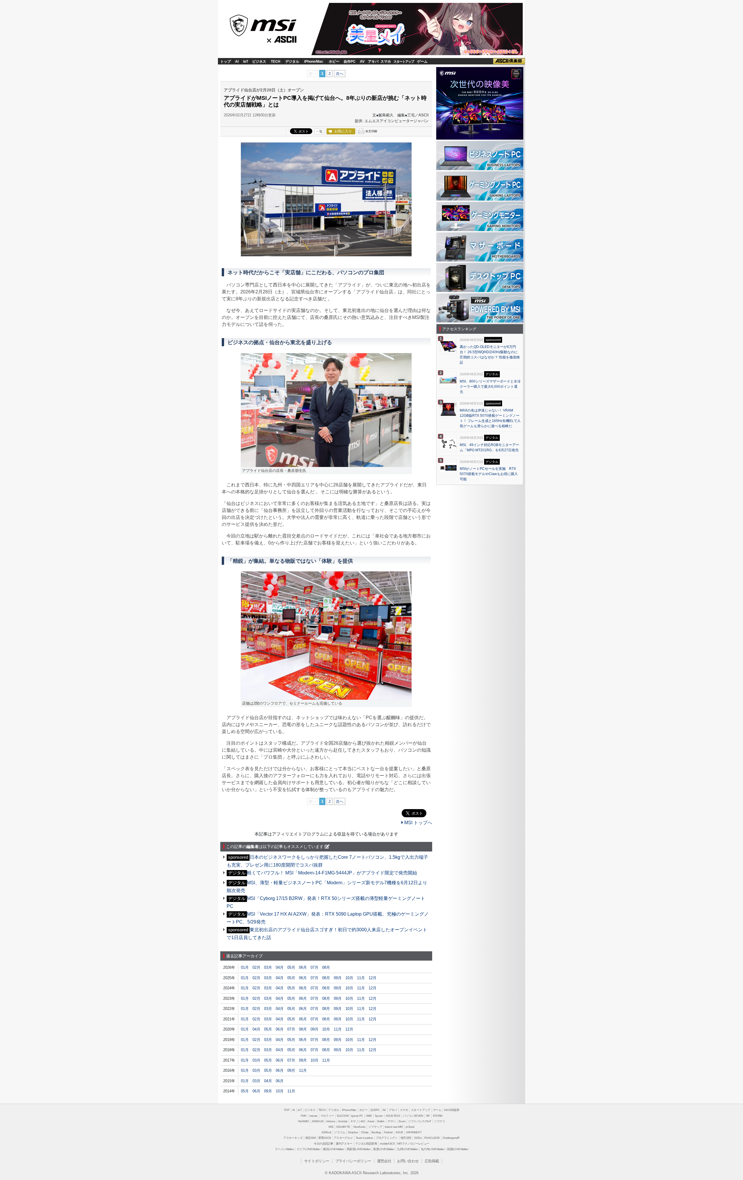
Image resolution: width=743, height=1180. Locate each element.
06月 (303, 967)
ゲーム (422, 61)
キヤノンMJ (357, 1121)
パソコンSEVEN (413, 1115)
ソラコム (339, 1132)
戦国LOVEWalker (457, 1149)
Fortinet (388, 1132)
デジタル (292, 61)
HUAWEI (303, 1121)
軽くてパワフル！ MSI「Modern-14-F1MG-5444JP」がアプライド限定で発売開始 (332, 872)
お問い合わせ (408, 1161)
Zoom (401, 1121)
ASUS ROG (393, 1115)
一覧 (319, 131)
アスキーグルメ (343, 1137)
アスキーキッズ (292, 1137)
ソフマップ (375, 1126)
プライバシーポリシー (353, 1161)
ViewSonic (359, 1126)
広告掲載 (432, 1161)
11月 (361, 978)
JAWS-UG (317, 1121)
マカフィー (327, 1115)
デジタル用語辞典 (366, 1143)
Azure (370, 1121)
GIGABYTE (343, 1126)
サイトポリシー (316, 1161)
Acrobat (342, 1121)
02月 (256, 967)
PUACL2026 (432, 1137)
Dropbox (353, 1132)
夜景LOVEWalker (383, 1149)
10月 (349, 978)
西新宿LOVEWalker (358, 1149)
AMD (369, 1115)
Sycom (379, 1115)
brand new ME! (394, 1126)
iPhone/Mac (313, 61)
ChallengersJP (451, 1137)
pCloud (410, 1126)
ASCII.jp (286, 38)
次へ (339, 73)
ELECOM (342, 1115)
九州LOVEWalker (407, 1149)
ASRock (326, 1132)
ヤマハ (391, 1121)
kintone (331, 1121)
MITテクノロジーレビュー (413, 1143)
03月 (268, 967)
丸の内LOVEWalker (432, 1149)
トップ (225, 61)
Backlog (376, 1132)
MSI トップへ (417, 822)
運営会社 (384, 1161)
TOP (286, 1110)
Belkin (380, 1121)
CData (365, 1132)
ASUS (399, 1132)
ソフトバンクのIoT (419, 1121)
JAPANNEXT (413, 1132)
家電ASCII (324, 1137)
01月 (245, 967)
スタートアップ (404, 61)
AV (362, 61)
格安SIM (310, 1137)
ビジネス (259, 61)
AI (237, 61)
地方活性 (406, 1137)
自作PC (350, 61)
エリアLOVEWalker (308, 1149)
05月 (291, 967)
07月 (314, 967)
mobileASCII (387, 1143)
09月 (338, 978)
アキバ (373, 61)
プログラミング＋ (387, 1137)
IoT (245, 61)
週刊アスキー (344, 1143)
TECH (275, 61)
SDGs (417, 1137)
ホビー (334, 61)
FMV (303, 1115)
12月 (372, 978)
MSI (263, 23)
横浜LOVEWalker (333, 1149)
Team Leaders (364, 1137)
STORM (437, 1115)
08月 (326, 967)
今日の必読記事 (323, 1143)
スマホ (385, 61)
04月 (280, 967)
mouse (313, 1115)
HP (428, 1115)
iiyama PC (357, 1115)
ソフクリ (439, 1121)
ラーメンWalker (284, 1149)
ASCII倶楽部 (509, 61)
